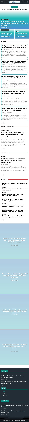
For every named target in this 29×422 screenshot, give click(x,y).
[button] (27, 2)
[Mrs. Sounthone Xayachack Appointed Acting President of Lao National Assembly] (7, 34)
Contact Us (4, 395)
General (17, 31)
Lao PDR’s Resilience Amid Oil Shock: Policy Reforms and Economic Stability (13, 195)
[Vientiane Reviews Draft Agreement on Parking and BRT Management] (14, 311)
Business (4, 187)
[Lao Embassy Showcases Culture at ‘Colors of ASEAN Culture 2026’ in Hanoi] (14, 347)
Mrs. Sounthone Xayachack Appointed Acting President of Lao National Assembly (14, 134)
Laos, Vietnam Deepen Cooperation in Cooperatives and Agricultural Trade (13, 62)
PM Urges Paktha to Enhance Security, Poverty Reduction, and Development (14, 46)
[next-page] (4, 123)
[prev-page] (2, 123)
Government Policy (5, 19)
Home (3, 391)
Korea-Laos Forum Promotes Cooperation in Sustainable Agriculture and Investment (13, 200)
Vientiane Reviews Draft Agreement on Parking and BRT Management (14, 109)
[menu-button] (2, 2)
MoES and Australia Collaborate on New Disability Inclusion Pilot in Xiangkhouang (13, 160)
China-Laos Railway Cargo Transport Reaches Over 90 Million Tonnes (13, 77)
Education (3, 156)
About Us (4, 393)
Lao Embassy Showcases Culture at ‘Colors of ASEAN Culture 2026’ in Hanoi (13, 93)
